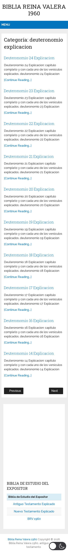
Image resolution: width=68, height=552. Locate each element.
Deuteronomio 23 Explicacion (29, 90)
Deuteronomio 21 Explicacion (29, 156)
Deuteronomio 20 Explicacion (29, 189)
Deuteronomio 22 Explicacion (29, 123)
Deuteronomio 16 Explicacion (29, 320)
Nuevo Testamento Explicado (34, 511)
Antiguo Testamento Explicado (34, 504)
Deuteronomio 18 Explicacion (29, 255)
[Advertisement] (34, 443)
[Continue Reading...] (17, 80)
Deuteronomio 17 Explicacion (29, 287)
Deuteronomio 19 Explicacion (29, 222)
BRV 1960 (34, 519)
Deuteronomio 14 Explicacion (29, 353)
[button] (57, 546)
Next (55, 391)
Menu (5, 24)
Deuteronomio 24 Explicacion (29, 58)
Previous (15, 391)
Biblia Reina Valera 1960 (34, 10)
